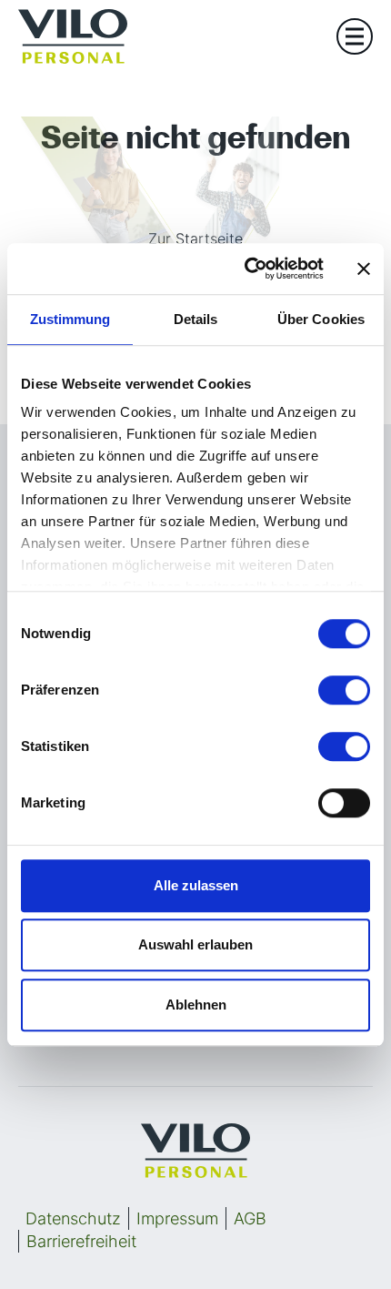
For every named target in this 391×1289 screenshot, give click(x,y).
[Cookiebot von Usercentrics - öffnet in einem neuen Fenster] (246, 268)
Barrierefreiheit (81, 1241)
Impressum (177, 1218)
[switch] (344, 690)
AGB (250, 1218)
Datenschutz (73, 1218)
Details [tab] (196, 319)
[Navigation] (354, 36)
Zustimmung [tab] (70, 319)
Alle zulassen (196, 885)
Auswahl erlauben (195, 944)
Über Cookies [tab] (321, 319)
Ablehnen (195, 1004)
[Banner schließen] (363, 268)
